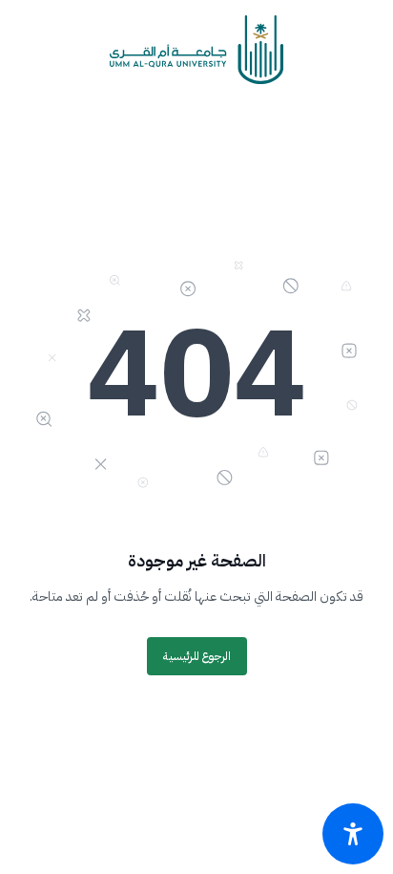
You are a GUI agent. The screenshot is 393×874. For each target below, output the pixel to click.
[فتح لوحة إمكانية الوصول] (352, 833)
